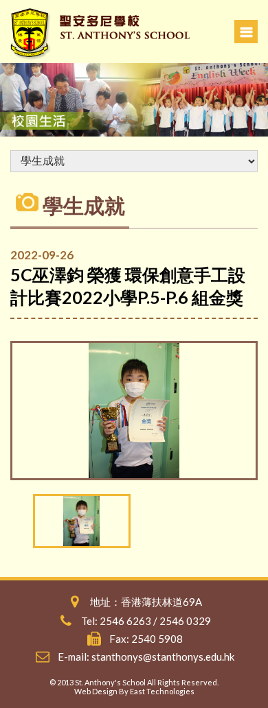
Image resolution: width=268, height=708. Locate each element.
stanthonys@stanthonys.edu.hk (162, 656)
